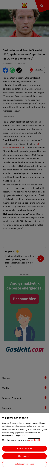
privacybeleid (34, 440)
